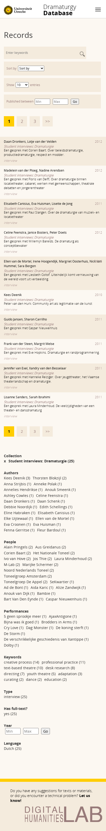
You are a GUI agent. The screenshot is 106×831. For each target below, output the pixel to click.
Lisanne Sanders (16, 397)
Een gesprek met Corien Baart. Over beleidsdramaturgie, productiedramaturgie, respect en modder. (44, 152)
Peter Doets (58, 232)
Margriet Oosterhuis (73, 261)
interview (10, 160)
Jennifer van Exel (16, 368)
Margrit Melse (44, 344)
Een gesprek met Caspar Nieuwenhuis (30, 328)
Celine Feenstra (15, 232)
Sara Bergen (27, 266)
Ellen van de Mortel (17, 261)
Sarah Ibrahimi (39, 397)
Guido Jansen (13, 319)
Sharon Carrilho (35, 319)
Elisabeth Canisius (17, 203)
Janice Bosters (38, 232)
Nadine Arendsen (51, 170)
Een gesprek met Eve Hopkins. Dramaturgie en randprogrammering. (52, 352)
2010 (98, 295)
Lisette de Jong (62, 203)
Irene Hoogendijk (45, 261)
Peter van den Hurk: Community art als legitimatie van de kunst (48, 303)
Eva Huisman (40, 203)
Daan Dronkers (15, 141)
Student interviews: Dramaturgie (29, 146)
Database (59, 10)
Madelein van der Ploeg (21, 170)
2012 (98, 141)
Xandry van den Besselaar (47, 368)
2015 (98, 261)
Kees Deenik (13, 295)
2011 (98, 203)
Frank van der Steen (18, 344)
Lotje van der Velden (41, 141)
